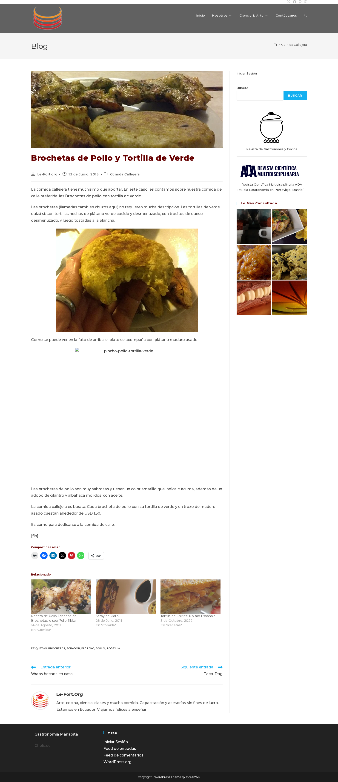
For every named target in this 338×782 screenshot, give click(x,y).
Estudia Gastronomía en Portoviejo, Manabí (270, 190)
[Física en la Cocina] (254, 226)
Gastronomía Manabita (56, 734)
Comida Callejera (294, 44)
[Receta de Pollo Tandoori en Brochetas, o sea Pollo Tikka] (61, 596)
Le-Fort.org (47, 174)
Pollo (100, 648)
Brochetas (56, 648)
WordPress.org (117, 762)
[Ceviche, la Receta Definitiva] (289, 226)
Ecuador (73, 648)
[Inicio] (275, 44)
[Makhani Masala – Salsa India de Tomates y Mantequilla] (254, 262)
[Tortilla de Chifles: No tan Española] (190, 596)
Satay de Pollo (107, 616)
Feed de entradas (119, 748)
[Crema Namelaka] (254, 298)
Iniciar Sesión (247, 73)
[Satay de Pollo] (126, 596)
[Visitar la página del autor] (40, 700)
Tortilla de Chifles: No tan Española (187, 616)
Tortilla (113, 648)
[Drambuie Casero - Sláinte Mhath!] (289, 298)
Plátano (88, 648)
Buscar (242, 88)
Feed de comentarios (123, 755)
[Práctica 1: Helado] (289, 262)
